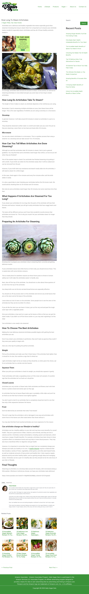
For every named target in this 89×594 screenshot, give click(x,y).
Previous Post (7, 567)
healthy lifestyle (34, 448)
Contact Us (82, 7)
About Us (73, 7)
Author (3, 482)
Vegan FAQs (6, 23)
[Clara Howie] (5, 488)
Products (56, 7)
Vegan (63, 7)
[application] (66, 6)
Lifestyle (47, 7)
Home (40, 7)
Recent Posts (9, 482)
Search (68, 20)
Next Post (53, 567)
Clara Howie (12, 485)
